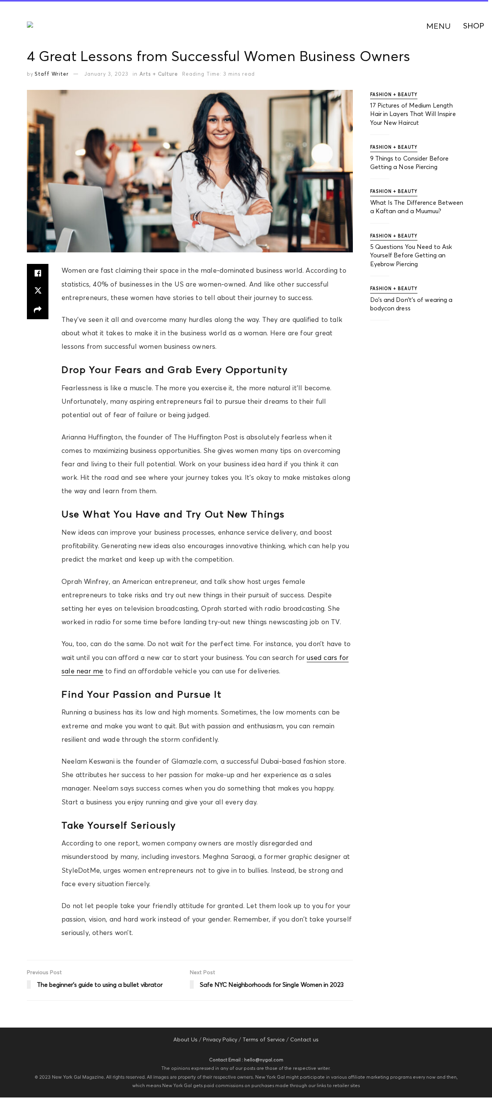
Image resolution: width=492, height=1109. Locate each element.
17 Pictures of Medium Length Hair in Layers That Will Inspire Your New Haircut (413, 113)
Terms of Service (264, 1039)
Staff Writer (52, 74)
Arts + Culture (159, 74)
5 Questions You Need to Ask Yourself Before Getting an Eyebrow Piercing (411, 255)
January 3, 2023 (106, 74)
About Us (185, 1039)
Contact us (304, 1039)
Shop (473, 25)
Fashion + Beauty (393, 94)
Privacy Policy (220, 1039)
